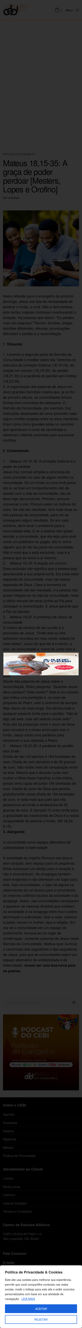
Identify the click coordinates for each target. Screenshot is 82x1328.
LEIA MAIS (28, 1299)
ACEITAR (41, 1309)
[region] (41, 1296)
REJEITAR (41, 1319)
